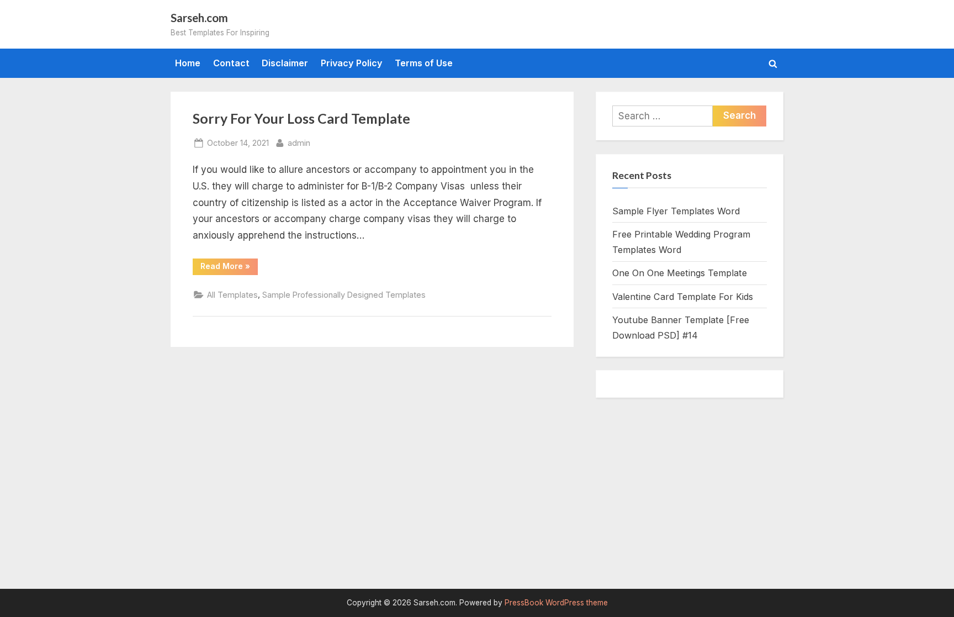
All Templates (232, 294)
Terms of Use (424, 62)
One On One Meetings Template (679, 272)
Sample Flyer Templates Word (676, 211)
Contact (231, 62)
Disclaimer (285, 62)
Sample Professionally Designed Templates (344, 294)
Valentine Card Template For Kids (682, 296)
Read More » (229, 268)
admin (299, 142)
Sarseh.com (199, 17)
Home (187, 62)
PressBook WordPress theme (556, 602)
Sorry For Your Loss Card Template (301, 118)
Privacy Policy (352, 62)
